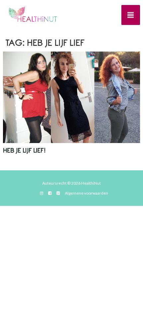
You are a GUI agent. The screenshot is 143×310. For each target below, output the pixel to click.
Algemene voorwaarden (86, 193)
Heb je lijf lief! (24, 150)
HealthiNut (91, 183)
